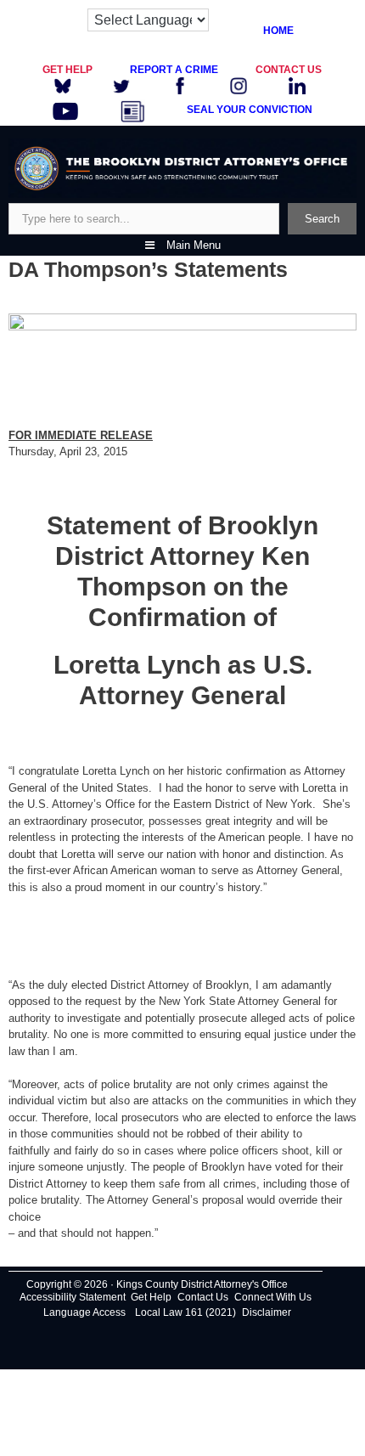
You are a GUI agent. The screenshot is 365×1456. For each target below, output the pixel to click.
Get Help (151, 1297)
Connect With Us (273, 1297)
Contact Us (202, 1297)
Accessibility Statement (73, 1297)
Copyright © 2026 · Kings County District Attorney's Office (157, 1284)
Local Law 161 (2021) (185, 1312)
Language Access (84, 1312)
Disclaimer (266, 1312)
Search (322, 218)
